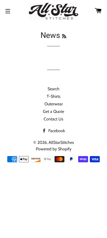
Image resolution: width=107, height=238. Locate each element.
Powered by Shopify (53, 148)
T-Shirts (54, 96)
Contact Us (53, 119)
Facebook (56, 130)
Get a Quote (53, 111)
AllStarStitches (61, 142)
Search (53, 88)
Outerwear (53, 103)
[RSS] (64, 36)
